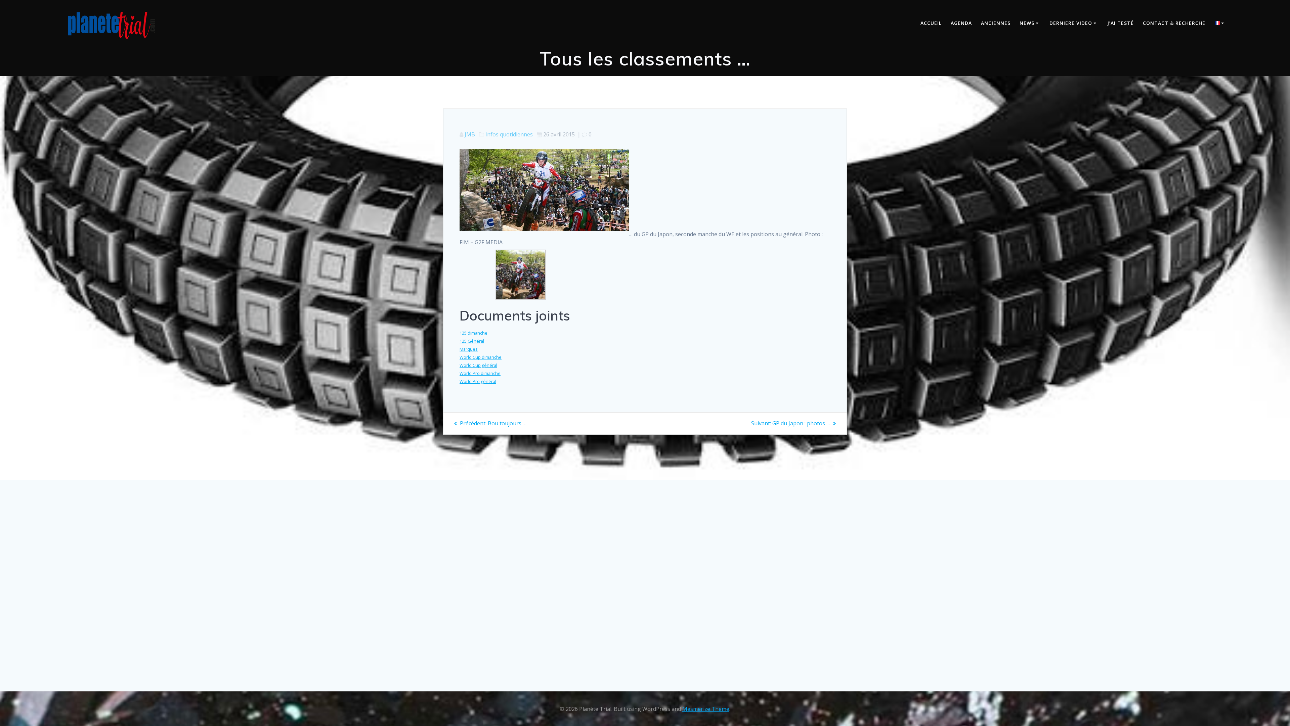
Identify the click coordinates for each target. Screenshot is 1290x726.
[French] (1220, 23)
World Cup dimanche (481, 357)
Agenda (961, 23)
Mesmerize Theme (705, 709)
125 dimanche (473, 333)
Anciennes (995, 23)
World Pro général (478, 381)
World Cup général (478, 365)
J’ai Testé (1120, 23)
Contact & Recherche (1174, 23)
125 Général (472, 341)
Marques (469, 349)
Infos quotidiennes (509, 134)
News (1027, 23)
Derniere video (1070, 23)
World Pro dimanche (480, 373)
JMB (470, 134)
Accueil (931, 23)
